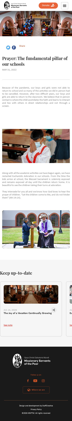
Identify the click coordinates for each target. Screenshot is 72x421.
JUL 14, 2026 (10, 310)
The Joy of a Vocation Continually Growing (28, 313)
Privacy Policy (36, 410)
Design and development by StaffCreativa (36, 406)
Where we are (38, 390)
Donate (46, 5)
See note (8, 325)
